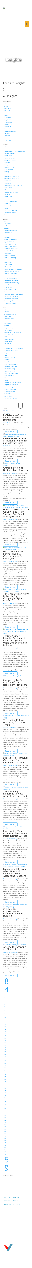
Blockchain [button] (7, 316)
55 (5, 1118)
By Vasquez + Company (10, 473)
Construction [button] (8, 156)
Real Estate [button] (7, 203)
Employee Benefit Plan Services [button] (13, 348)
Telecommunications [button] (10, 215)
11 (5, 1018)
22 (5, 1043)
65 (5, 1140)
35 (5, 1072)
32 (5, 1065)
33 (5, 1068)
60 (5, 1129)
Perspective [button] (7, 129)
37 (5, 1077)
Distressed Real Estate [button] (10, 341)
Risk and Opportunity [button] (10, 389)
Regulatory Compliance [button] (11, 280)
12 (5, 1020)
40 (5, 1083)
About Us (7, 1197)
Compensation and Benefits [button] (12, 235)
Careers (15, 1201)
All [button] (5, 104)
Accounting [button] (7, 223)
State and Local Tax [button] (10, 289)
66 (5, 1143)
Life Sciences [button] (8, 187)
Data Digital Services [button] (10, 244)
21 (5, 1040)
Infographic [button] (7, 117)
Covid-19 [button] (7, 325)
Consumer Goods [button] (9, 158)
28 (5, 1056)
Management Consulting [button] (11, 271)
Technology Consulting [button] (11, 298)
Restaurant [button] (7, 206)
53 (5, 1113)
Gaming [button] (6, 171)
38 (5, 1079)
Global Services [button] (8, 262)
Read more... (10, 431)
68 (5, 1147)
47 (5, 1099)
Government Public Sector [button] (11, 178)
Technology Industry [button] (10, 212)
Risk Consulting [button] (8, 287)
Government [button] (8, 174)
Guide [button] (6, 115)
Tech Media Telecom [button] (10, 210)
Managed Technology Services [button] (13, 269)
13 (5, 1022)
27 (5, 1054)
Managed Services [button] (9, 267)
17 (5, 1031)
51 (5, 1109)
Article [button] (6, 106)
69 (5, 1149)
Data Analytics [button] (8, 334)
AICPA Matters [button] (8, 312)
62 (5, 1134)
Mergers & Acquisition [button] (10, 273)
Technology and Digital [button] (11, 296)
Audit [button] (5, 226)
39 (5, 1081)
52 (5, 1111)
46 (5, 1097)
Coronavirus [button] (7, 323)
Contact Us (17, 1204)
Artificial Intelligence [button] (10, 314)
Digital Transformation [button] (11, 246)
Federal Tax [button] (7, 253)
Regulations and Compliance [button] (12, 382)
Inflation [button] (6, 359)
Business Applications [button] (10, 230)
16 (5, 1029)
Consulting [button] (7, 237)
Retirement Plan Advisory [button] (11, 283)
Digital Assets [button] (8, 337)
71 (5, 1154)
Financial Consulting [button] (10, 258)
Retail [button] (6, 208)
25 (5, 1049)
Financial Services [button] (9, 167)
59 (5, 1127)
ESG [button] (5, 355)
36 (5, 1074)
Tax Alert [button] (7, 136)
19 (5, 1036)
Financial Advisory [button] (9, 255)
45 (5, 1095)
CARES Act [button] (7, 321)
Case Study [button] (7, 108)
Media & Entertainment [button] (11, 192)
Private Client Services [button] (10, 278)
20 (5, 1038)
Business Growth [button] (9, 318)
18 (5, 1033)
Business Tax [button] (8, 232)
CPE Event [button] (7, 110)
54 (5, 1115)
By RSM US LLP (7, 423)
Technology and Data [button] (10, 398)
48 (5, 1102)
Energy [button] (6, 165)
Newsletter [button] (7, 126)
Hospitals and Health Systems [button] (13, 185)
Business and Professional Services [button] (14, 151)
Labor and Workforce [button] (10, 366)
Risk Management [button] (9, 391)
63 (5, 1136)
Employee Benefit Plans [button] (11, 248)
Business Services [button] (9, 153)
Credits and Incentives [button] (10, 239)
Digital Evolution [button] (9, 339)
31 (5, 1063)
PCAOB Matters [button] (9, 375)
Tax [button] (5, 292)
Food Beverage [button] (8, 169)
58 (5, 1124)
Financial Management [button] (11, 260)
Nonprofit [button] (7, 194)
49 (5, 1104)
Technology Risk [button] (9, 301)
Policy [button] (6, 380)
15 (5, 1027)
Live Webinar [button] (8, 122)
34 (5, 1070)
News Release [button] (8, 124)
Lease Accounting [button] (9, 369)
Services (7, 1201)
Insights (16, 1197)
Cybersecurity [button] (8, 330)
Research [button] (7, 133)
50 (5, 1106)
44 (5, 1093)
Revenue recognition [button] (10, 387)
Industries (7, 1204)
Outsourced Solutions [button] (10, 276)
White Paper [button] (7, 140)
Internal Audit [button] (8, 264)
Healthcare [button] (7, 183)
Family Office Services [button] (10, 251)
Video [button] (6, 138)
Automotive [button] (7, 149)
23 (5, 1045)
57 (5, 1122)
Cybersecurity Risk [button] (9, 242)
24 (5, 1047)
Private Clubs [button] (8, 197)
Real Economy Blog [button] (10, 131)
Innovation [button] (7, 362)
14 (5, 1024)
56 (5, 1120)
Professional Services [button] (10, 201)
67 (5, 1145)
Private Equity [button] (8, 199)
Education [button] (7, 162)
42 (5, 1088)
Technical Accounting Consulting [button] (13, 294)
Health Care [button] (7, 181)
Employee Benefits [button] (9, 353)
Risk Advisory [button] (8, 285)
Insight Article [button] (8, 120)
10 (5, 1015)
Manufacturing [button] (8, 190)
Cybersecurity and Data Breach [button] (13, 332)
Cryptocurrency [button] (8, 328)
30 (5, 1061)
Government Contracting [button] (11, 176)
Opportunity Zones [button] (9, 371)
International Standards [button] (11, 364)
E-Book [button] (6, 113)
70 (5, 1152)
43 (5, 1090)
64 (5, 1138)
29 (5, 1058)
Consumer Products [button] (10, 160)
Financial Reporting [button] (9, 357)
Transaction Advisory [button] (10, 303)
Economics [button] (7, 344)
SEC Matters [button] (8, 394)
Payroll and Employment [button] (11, 373)
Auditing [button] (6, 228)
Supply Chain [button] (8, 396)
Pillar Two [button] (7, 378)
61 (5, 1131)
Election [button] (6, 346)
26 (5, 1052)
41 (5, 1086)
